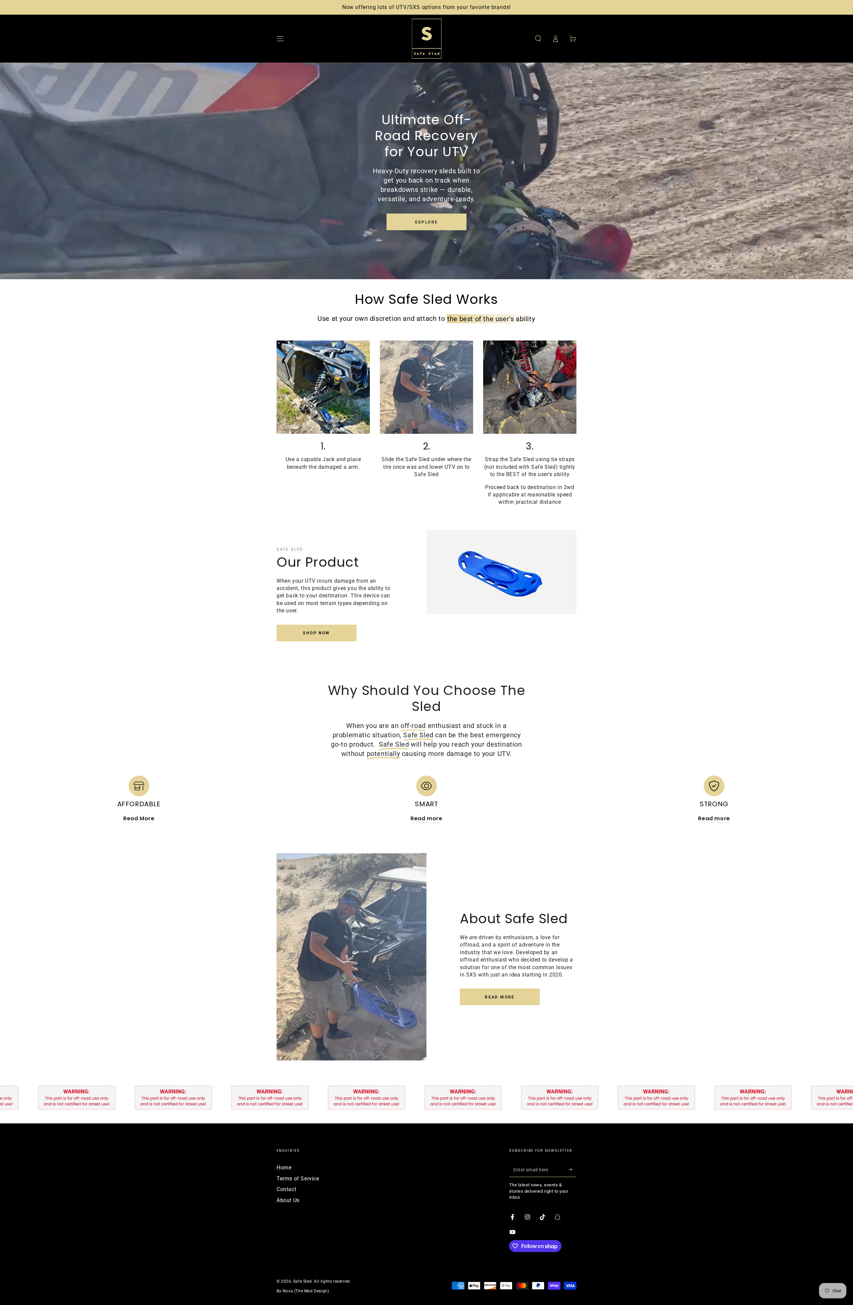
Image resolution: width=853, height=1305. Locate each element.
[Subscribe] (572, 1169)
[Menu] (280, 38)
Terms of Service (298, 1178)
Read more (500, 997)
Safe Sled (302, 1281)
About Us (288, 1200)
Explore (426, 222)
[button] (538, 38)
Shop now (316, 633)
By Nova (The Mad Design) (303, 1291)
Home (284, 1167)
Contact (286, 1189)
